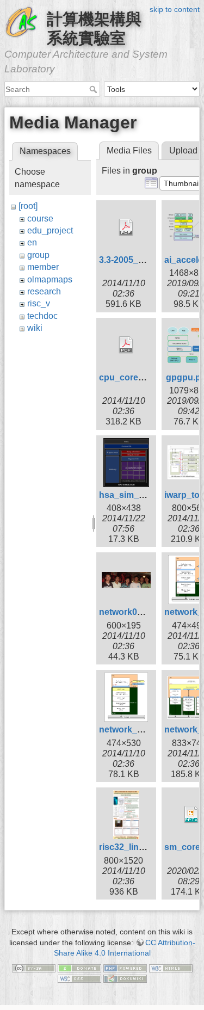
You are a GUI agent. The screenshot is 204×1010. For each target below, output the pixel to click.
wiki (34, 327)
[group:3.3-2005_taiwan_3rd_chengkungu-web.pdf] (126, 227)
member (43, 267)
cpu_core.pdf (126, 377)
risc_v (38, 303)
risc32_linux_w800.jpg (144, 847)
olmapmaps (49, 279)
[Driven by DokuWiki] (125, 978)
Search (94, 89)
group (38, 255)
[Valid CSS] (79, 978)
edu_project (50, 230)
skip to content (175, 9)
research (44, 291)
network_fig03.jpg (135, 729)
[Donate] (79, 967)
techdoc (42, 316)
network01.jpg (128, 612)
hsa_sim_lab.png (134, 495)
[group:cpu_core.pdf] (126, 345)
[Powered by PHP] (125, 967)
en (32, 242)
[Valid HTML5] (171, 967)
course (40, 218)
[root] (28, 206)
